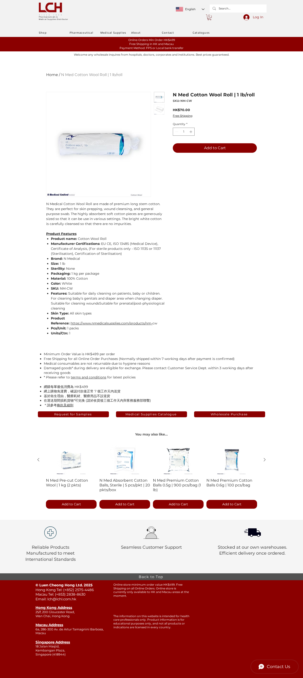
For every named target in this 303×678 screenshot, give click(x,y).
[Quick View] (71, 460)
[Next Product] (264, 459)
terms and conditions (88, 377)
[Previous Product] (38, 459)
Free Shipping (182, 115)
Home (52, 74)
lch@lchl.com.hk (61, 599)
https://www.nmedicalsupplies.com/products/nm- (111, 323)
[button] (209, 17)
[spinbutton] (184, 131)
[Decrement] (176, 131)
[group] (151, 477)
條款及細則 (65, 405)
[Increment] (191, 131)
